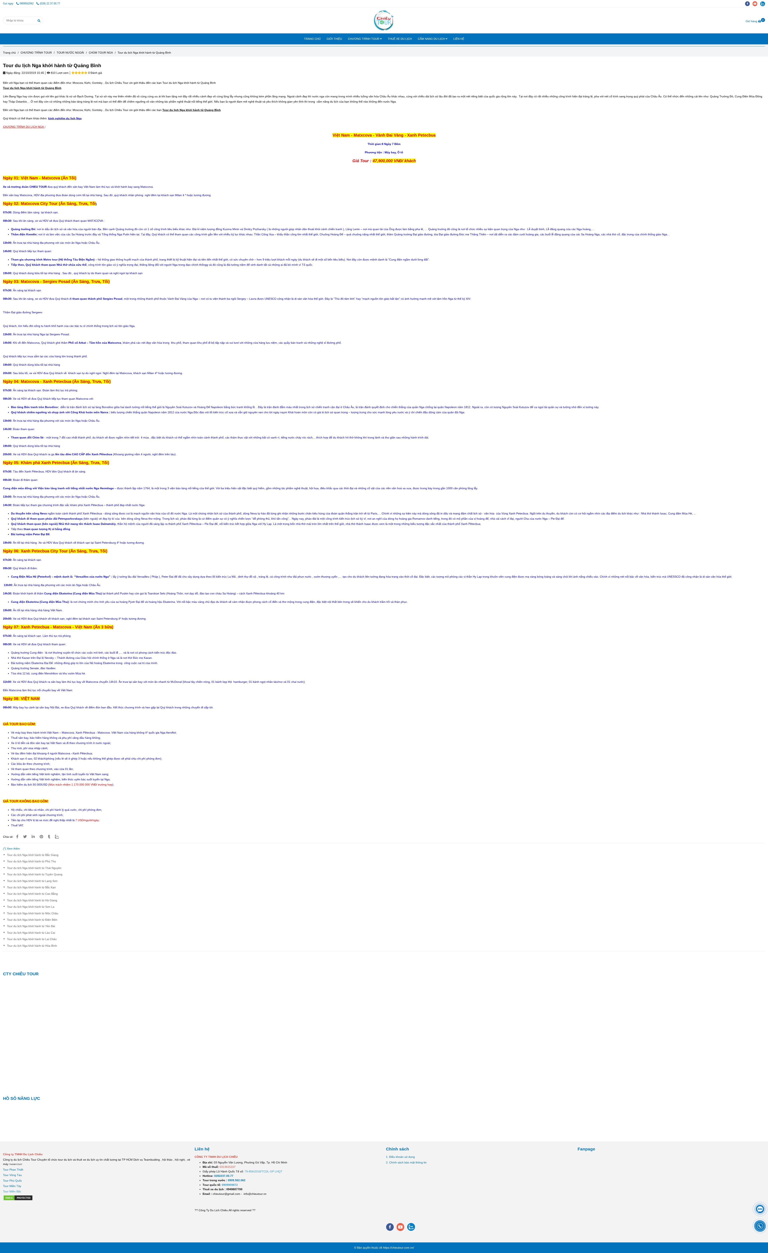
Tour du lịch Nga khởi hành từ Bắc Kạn (31, 887)
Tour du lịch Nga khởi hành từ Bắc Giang (32, 855)
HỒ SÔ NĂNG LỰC (21, 1098)
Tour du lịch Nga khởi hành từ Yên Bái (31, 926)
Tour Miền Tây (12, 1186)
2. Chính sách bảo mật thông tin (406, 1162)
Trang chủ (9, 52)
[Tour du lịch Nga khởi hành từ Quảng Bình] (383, 20)
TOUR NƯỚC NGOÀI (70, 52)
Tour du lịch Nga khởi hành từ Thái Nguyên (34, 868)
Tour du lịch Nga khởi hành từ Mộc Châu (32, 913)
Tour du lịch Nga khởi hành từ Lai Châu (32, 939)
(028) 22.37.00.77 (50, 3)
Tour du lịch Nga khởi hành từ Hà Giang (32, 900)
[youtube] (756, 3)
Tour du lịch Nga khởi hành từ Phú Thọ (31, 861)
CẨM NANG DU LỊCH (432, 38)
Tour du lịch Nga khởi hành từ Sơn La (30, 906)
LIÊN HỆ (458, 38)
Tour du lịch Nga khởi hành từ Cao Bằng (32, 893)
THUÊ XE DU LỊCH (400, 38)
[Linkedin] (33, 837)
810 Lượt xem (59, 72)
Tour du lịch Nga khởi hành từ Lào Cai (31, 932)
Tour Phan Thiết (13, 1169)
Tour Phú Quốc (12, 1180)
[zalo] (763, 3)
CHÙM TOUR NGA (101, 52)
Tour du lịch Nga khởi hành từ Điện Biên (32, 919)
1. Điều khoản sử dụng (400, 1156)
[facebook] (749, 3)
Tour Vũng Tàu (12, 1175)
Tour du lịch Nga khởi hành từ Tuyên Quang (34, 874)
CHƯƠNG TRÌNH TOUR (364, 38)
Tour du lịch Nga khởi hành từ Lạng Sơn (32, 881)
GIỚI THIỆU (334, 38)
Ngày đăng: (13, 72)
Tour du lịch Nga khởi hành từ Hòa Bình (32, 945)
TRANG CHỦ (312, 38)
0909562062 (27, 3)
